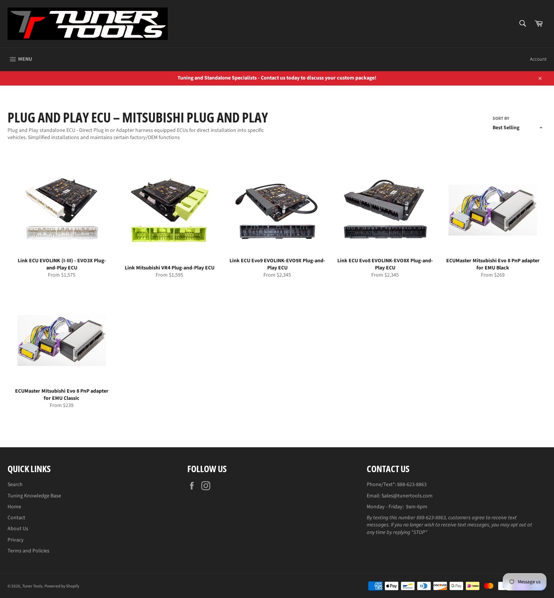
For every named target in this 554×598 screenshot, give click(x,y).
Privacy (16, 540)
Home (14, 507)
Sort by (501, 119)
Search (15, 484)
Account (538, 59)
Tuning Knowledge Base (34, 496)
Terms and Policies (28, 551)
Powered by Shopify (61, 586)
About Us (18, 528)
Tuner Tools (32, 586)
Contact (16, 518)
